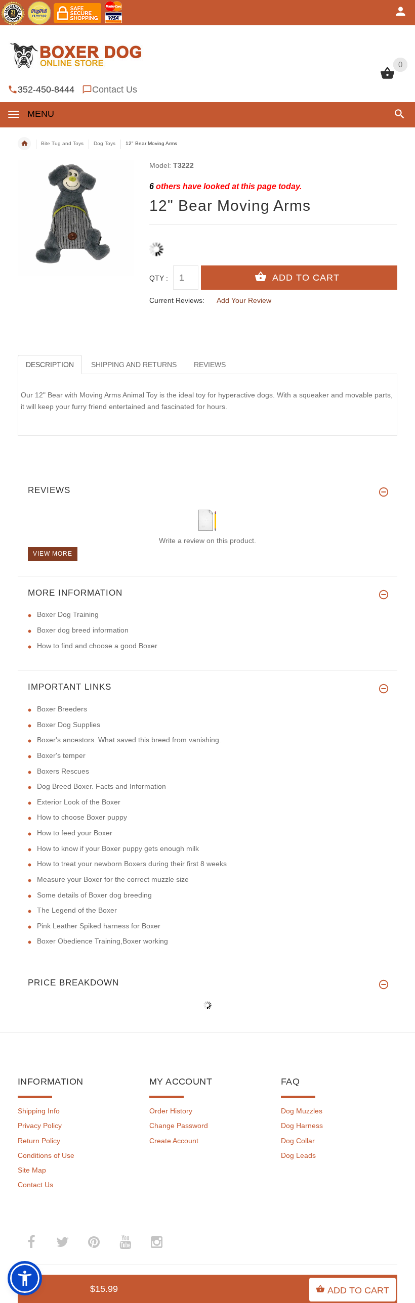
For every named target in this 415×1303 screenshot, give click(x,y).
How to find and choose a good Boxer (97, 646)
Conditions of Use (46, 1155)
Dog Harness (302, 1125)
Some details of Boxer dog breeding (94, 895)
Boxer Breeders (62, 709)
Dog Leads (298, 1155)
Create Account (173, 1141)
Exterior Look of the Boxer (78, 802)
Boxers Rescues (63, 771)
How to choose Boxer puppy (82, 817)
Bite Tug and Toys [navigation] (62, 143)
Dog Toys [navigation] (104, 143)
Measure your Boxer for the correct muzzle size (113, 879)
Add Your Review (244, 300)
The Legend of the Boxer (77, 910)
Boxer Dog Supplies (68, 725)
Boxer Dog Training (68, 614)
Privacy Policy (40, 1125)
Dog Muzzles (301, 1111)
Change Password (178, 1125)
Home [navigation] (24, 143)
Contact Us (114, 89)
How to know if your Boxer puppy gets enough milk (118, 848)
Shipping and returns (134, 365)
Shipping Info (39, 1111)
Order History (170, 1111)
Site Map (32, 1170)
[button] (397, 114)
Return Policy (39, 1141)
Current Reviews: (176, 300)
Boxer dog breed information (83, 630)
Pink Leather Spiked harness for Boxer (98, 926)
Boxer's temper (61, 755)
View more (52, 553)
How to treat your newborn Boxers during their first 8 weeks (132, 864)
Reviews (210, 365)
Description (50, 365)
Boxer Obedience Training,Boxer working (102, 941)
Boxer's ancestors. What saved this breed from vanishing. (129, 740)
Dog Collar (298, 1141)
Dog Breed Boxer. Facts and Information (101, 786)
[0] (387, 78)
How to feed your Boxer (74, 833)
